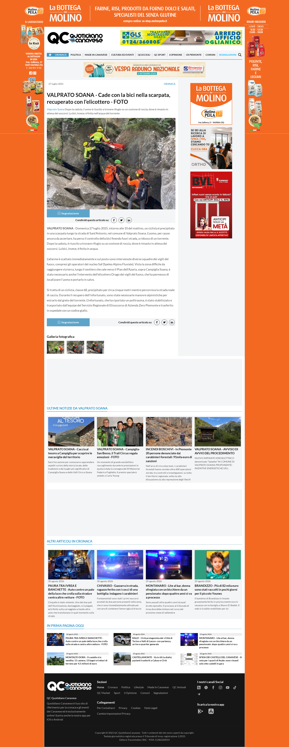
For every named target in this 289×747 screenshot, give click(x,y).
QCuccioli (144, 54)
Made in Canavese (96, 54)
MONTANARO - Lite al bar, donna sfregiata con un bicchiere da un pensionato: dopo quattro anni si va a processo (169, 591)
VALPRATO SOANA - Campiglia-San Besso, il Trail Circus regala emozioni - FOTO (118, 453)
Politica (76, 54)
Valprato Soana (55, 109)
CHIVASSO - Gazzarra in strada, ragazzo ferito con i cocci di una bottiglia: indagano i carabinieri (117, 589)
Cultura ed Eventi (122, 54)
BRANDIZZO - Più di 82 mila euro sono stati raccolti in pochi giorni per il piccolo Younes (216, 589)
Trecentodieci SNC (137, 739)
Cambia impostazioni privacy (113, 713)
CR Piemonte (194, 54)
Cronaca (61, 54)
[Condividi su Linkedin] (129, 220)
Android (58, 719)
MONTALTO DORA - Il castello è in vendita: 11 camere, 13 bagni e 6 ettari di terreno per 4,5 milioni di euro (86, 660)
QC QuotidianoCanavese (127, 732)
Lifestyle (139, 687)
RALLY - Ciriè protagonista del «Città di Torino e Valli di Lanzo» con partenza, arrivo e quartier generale (152, 641)
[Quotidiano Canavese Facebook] (213, 687)
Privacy (123, 707)
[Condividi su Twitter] (121, 220)
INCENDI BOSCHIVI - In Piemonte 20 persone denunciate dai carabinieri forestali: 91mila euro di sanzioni (169, 455)
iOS (49, 719)
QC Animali (179, 687)
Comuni (210, 54)
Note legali (150, 707)
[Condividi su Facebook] (114, 220)
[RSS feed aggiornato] (199, 687)
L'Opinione (175, 54)
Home (100, 687)
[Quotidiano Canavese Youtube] (227, 687)
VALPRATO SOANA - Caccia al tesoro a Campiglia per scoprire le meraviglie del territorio (70, 453)
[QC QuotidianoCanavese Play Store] (200, 711)
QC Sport (159, 54)
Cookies (135, 707)
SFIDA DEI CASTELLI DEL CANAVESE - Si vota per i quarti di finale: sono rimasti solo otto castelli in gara (220, 660)
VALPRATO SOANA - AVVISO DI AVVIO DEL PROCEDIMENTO (216, 451)
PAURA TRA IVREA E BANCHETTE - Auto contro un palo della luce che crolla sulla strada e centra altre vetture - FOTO (71, 591)
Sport (117, 692)
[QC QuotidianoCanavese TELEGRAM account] (199, 694)
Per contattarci (106, 707)
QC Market (103, 692)
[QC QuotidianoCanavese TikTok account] (234, 687)
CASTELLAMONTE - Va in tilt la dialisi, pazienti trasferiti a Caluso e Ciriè (152, 659)
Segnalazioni (227, 54)
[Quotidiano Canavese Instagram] (220, 687)
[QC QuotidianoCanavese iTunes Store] (211, 711)
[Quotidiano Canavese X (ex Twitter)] (206, 687)
